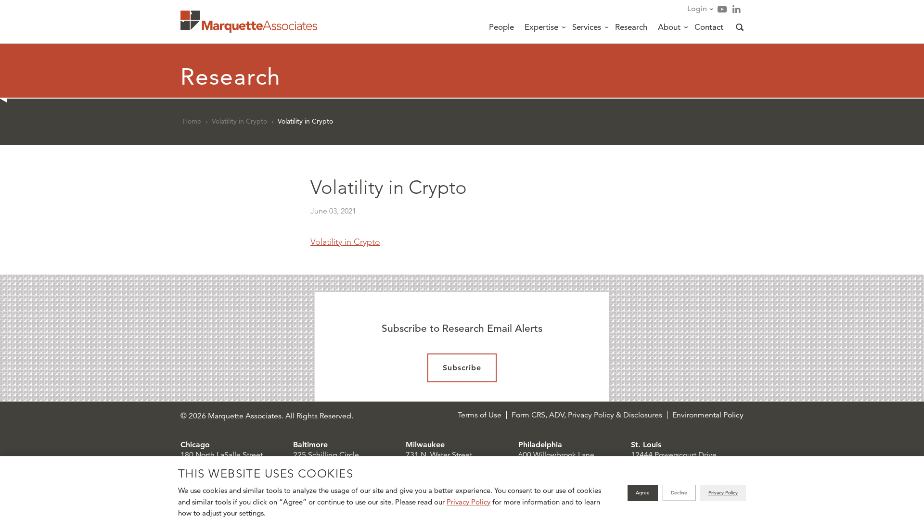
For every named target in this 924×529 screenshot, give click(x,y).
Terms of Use (479, 415)
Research (631, 27)
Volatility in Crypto (239, 121)
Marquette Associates (248, 22)
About (669, 27)
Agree (643, 493)
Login (697, 8)
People (501, 27)
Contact (708, 27)
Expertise (541, 27)
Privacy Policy (468, 501)
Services (586, 27)
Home (192, 121)
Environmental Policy (708, 415)
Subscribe (462, 367)
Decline (679, 493)
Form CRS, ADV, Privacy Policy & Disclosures (587, 415)
